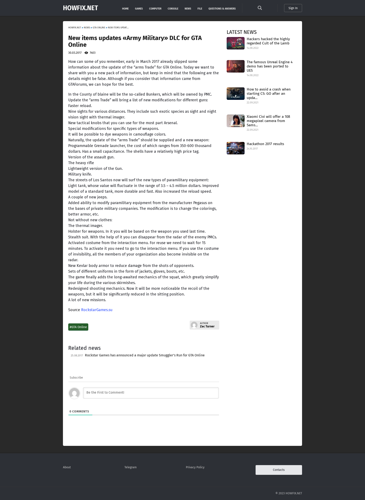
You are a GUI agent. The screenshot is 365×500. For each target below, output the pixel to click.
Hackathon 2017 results (265, 144)
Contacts (279, 470)
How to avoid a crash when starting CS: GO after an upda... (269, 93)
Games (139, 8)
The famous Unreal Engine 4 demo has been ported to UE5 (270, 66)
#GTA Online (78, 327)
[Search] (259, 9)
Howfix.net (80, 8)
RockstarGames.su (96, 310)
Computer (155, 8)
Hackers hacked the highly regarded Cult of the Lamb (268, 41)
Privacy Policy (195, 467)
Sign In (293, 8)
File (199, 8)
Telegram (130, 467)
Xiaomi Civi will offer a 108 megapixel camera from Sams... (268, 120)
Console (173, 8)
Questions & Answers (222, 8)
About (67, 467)
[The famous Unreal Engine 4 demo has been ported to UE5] (236, 66)
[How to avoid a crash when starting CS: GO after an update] (236, 93)
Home (125, 8)
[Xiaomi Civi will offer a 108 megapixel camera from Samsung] (236, 120)
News (188, 8)
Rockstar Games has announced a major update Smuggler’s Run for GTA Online (145, 355)
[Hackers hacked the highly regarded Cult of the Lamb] (236, 43)
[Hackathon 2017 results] (236, 148)
